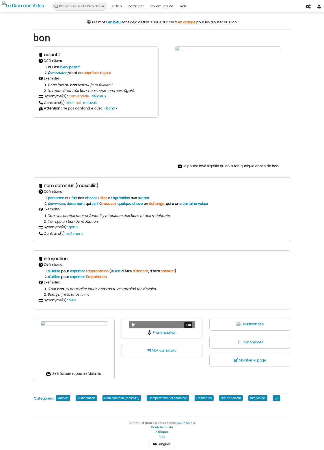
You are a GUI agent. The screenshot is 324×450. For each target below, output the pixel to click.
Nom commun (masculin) (121, 397)
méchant (75, 233)
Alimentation (86, 397)
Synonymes (253, 342)
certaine (189, 203)
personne (56, 197)
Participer (136, 6)
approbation (98, 271)
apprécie (91, 72)
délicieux (98, 96)
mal (70, 102)
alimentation (58, 73)
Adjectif (63, 397)
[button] (162, 324)
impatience (97, 276)
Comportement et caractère (168, 397)
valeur (203, 203)
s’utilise (54, 271)
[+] (276, 397)
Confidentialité (162, 427)
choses (91, 197)
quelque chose (130, 203)
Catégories (43, 398)
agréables (121, 197)
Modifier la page (252, 360)
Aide (183, 6)
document (76, 203)
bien (64, 67)
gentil (73, 227)
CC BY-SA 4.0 (186, 423)
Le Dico (116, 6)
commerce (57, 204)
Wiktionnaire (253, 324)
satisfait (168, 271)
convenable (79, 96)
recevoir (109, 203)
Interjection (258, 397)
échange (156, 203)
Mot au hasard (164, 350)
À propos (162, 432)
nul (78, 102)
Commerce (204, 397)
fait (74, 197)
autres (143, 197)
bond (110, 108)
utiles (102, 197)
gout (107, 72)
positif (74, 67)
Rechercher (57, 6)
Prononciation (165, 332)
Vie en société (231, 397)
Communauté (161, 6)
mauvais (90, 102)
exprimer (77, 271)
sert (95, 203)
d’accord (140, 271)
